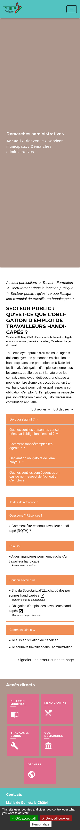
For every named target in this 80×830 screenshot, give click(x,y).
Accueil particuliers (22, 283)
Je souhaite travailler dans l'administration (41, 647)
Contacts (14, 795)
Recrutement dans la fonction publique (41, 288)
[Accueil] (18, 9)
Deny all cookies (57, 818)
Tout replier (40, 409)
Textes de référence (22, 502)
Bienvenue (34, 141)
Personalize (40, 824)
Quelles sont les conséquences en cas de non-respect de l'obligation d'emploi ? (34, 476)
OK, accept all (25, 818)
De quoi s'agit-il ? (22, 419)
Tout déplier (63, 409)
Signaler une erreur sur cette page (46, 660)
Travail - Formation (57, 283)
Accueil (13, 141)
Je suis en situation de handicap (34, 640)
